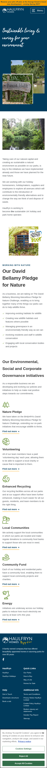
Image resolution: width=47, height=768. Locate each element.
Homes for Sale (29, 683)
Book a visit (6, 701)
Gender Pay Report (31, 715)
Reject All (23, 756)
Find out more (9, 431)
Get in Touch (7, 694)
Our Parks (27, 673)
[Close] (43, 733)
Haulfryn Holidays (9, 676)
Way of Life (28, 680)
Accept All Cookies (23, 763)
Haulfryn (5, 673)
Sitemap (27, 718)
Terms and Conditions (32, 694)
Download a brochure (10, 698)
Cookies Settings (24, 749)
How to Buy (28, 676)
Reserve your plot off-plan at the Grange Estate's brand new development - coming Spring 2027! (23, 3)
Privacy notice (24, 741)
